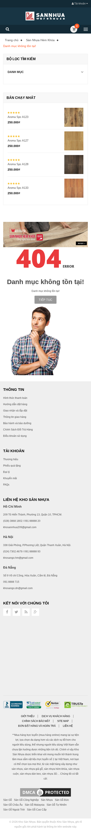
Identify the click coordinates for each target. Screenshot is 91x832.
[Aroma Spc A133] (73, 187)
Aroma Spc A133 (18, 187)
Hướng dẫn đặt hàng (15, 404)
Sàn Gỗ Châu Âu (13, 804)
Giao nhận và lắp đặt (15, 410)
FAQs (6, 484)
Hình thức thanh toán (15, 397)
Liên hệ (68, 725)
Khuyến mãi (10, 478)
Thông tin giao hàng (14, 416)
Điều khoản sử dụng (15, 435)
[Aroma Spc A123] (73, 117)
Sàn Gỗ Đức (62, 799)
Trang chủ (11, 40)
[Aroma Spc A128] (73, 164)
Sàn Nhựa (47, 799)
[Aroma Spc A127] (73, 140)
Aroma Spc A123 (18, 117)
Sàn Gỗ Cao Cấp (37, 809)
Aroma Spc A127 (18, 140)
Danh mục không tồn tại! (19, 46)
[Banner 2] (45, 234)
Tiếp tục (45, 299)
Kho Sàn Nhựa (27, 821)
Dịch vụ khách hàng (56, 716)
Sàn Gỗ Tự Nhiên (57, 804)
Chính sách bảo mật (36, 721)
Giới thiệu (27, 716)
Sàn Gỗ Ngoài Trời (14, 809)
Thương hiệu (10, 459)
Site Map (63, 721)
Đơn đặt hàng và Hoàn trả (37, 725)
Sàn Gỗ (7, 799)
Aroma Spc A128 (18, 164)
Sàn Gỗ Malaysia (34, 804)
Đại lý (6, 472)
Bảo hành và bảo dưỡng (17, 423)
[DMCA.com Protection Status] (45, 792)
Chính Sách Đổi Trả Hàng (18, 429)
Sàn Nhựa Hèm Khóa (40, 40)
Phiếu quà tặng (12, 465)
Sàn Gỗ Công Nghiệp (26, 799)
